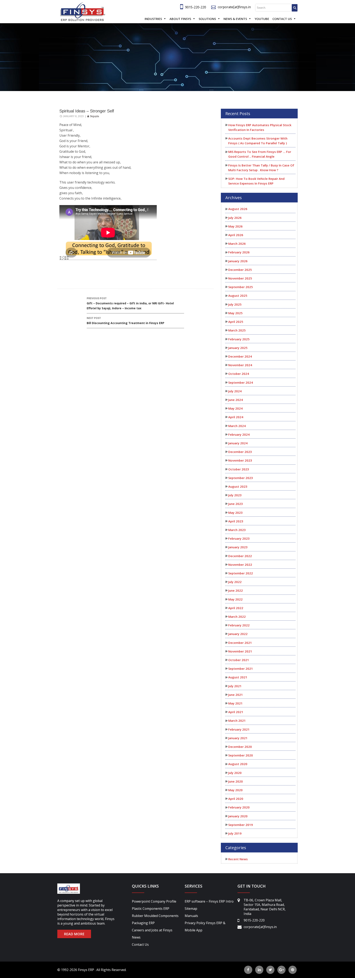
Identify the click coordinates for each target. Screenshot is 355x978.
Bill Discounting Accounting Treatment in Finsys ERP (125, 320)
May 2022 (235, 599)
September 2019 (240, 825)
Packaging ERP (143, 923)
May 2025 (235, 313)
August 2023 (237, 486)
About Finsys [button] (180, 19)
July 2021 (235, 686)
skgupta (94, 116)
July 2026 (235, 218)
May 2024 (235, 408)
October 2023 (238, 469)
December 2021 (240, 643)
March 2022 (237, 616)
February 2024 (239, 434)
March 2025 (237, 330)
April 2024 (235, 417)
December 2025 (240, 270)
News (136, 937)
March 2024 (237, 426)
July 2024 (235, 391)
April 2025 (235, 322)
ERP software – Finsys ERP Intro (209, 901)
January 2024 (238, 443)
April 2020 (235, 799)
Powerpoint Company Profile (154, 901)
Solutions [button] (207, 19)
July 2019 (235, 833)
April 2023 (235, 521)
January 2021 (238, 738)
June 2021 (235, 695)
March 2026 (237, 243)
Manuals (191, 915)
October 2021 (238, 660)
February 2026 (239, 252)
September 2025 (240, 287)
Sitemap (191, 908)
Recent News (238, 859)
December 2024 (240, 356)
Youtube (262, 19)
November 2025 (240, 278)
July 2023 (235, 495)
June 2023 (235, 504)
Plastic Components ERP (150, 908)
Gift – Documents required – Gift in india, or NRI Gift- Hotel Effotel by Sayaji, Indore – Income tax (130, 303)
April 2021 (235, 712)
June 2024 (235, 400)
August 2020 (237, 764)
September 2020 (240, 755)
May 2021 (235, 703)
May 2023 (235, 512)
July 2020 (235, 773)
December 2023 (240, 452)
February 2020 (239, 807)
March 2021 (237, 720)
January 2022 (238, 634)
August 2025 (237, 295)
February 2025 (239, 339)
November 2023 (240, 460)
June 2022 (235, 590)
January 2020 (238, 816)
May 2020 (235, 790)
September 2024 (240, 382)
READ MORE (74, 934)
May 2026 (235, 226)
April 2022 (235, 608)
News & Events (235, 19)
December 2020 (240, 747)
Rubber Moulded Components (155, 915)
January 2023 (238, 547)
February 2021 (239, 729)
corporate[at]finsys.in (234, 7)
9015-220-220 (195, 7)
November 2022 (240, 564)
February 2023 (239, 538)
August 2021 (237, 677)
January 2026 (238, 261)
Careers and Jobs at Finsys (152, 930)
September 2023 (240, 478)
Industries (153, 19)
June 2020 (235, 781)
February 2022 (239, 625)
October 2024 (238, 374)
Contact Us (282, 19)
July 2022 (235, 582)
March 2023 (237, 530)
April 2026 (235, 235)
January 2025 (238, 348)
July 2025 (235, 304)
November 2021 (240, 651)
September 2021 (240, 668)
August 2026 (237, 209)
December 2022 (240, 556)
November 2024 (240, 365)
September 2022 (240, 573)
